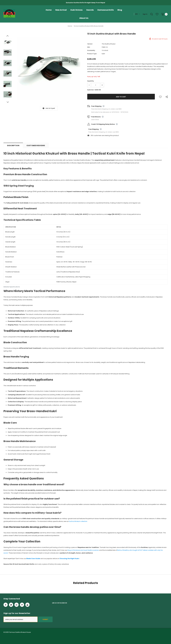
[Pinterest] (22, 605)
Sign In (145, 14)
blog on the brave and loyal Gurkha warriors (83, 550)
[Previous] (7, 36)
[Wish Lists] (160, 96)
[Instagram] (16, 605)
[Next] (7, 102)
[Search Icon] (151, 14)
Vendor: (90, 44)
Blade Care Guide (33, 559)
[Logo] (21, 14)
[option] (49, 68)
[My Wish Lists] (157, 14)
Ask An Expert (50, 108)
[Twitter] (11, 605)
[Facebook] (5, 605)
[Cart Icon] (162, 14)
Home (70, 26)
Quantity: (90, 81)
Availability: (91, 50)
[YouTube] (27, 605)
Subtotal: (90, 90)
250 (92, 135)
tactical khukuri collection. (78, 521)
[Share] (166, 96)
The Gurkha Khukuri (108, 44)
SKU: (88, 47)
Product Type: (92, 54)
